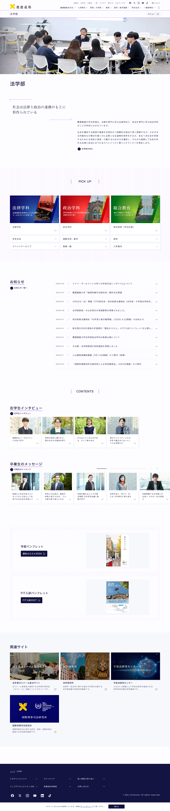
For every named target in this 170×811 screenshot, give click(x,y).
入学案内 (81, 8)
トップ (12, 771)
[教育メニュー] (111, 7)
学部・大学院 (95, 8)
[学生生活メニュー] (140, 7)
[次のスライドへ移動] (157, 468)
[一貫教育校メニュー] (154, 7)
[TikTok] (147, 3)
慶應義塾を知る (67, 8)
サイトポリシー (86, 806)
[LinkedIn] (42, 796)
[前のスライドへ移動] (151, 468)
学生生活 (135, 8)
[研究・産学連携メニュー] (128, 7)
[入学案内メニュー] (86, 7)
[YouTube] (143, 3)
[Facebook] (130, 3)
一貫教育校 (148, 8)
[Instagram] (139, 3)
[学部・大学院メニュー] (102, 7)
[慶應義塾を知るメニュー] (75, 7)
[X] (134, 3)
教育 (108, 8)
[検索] (159, 7)
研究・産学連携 (120, 8)
